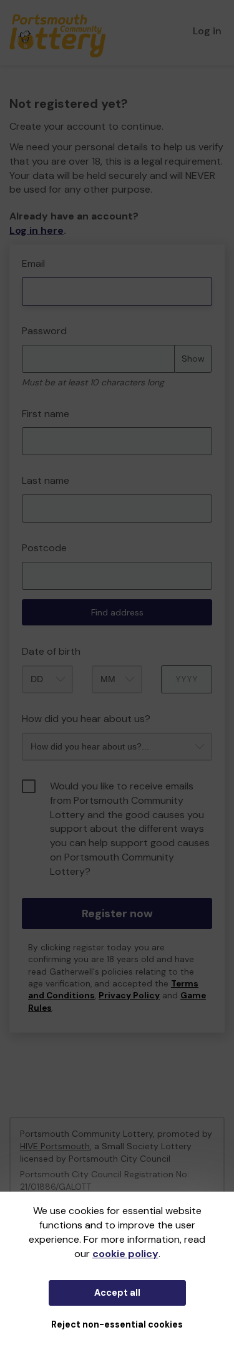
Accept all (117, 1292)
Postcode (44, 547)
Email (33, 263)
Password (44, 330)
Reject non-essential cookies (117, 1324)
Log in (207, 30)
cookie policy (125, 1253)
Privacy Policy (129, 995)
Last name (45, 480)
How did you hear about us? (86, 718)
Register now (117, 913)
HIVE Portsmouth (55, 1146)
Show (193, 358)
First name (45, 413)
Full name (21, 251)
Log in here (36, 230)
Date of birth (51, 651)
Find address (117, 612)
